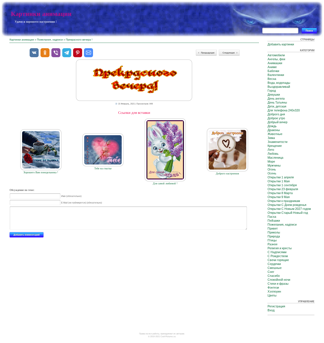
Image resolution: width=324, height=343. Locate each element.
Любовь (273, 153)
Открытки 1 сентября (282, 185)
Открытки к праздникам (284, 201)
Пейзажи (274, 220)
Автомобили (276, 55)
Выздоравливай (279, 86)
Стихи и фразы (278, 283)
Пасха (272, 216)
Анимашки (275, 63)
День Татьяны (277, 102)
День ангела (276, 98)
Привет (273, 228)
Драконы (274, 130)
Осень (272, 173)
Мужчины (274, 165)
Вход (271, 310)
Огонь (272, 169)
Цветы (272, 295)
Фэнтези (273, 287)
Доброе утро (276, 118)
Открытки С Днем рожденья (287, 204)
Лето (271, 149)
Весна (272, 78)
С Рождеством (278, 256)
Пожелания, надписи (50, 39)
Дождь (272, 126)
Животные (275, 134)
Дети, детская (277, 106)
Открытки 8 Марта (280, 193)
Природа (274, 236)
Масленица (275, 157)
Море (271, 161)
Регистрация (276, 306)
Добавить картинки (281, 44)
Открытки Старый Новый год (288, 212)
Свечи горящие (278, 260)
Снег (271, 271)
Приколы (274, 232)
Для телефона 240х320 (284, 110)
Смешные (275, 267)
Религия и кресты (280, 248)
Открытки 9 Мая (279, 197)
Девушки (274, 94)
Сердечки (274, 264)
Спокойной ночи (279, 279)
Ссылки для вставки (134, 112)
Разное (273, 244)
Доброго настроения (227, 173)
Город (272, 90)
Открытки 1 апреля (281, 177)
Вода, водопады (279, 82)
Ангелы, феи (276, 59)
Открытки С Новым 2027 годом (289, 208)
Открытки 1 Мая (279, 181)
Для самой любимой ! (165, 183)
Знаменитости (277, 141)
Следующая (229, 53)
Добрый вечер (277, 122)
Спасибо (274, 275)
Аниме (272, 67)
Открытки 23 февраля (283, 189)
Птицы (272, 240)
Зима (271, 138)
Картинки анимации (41, 13)
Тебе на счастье (103, 168)
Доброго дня (276, 114)
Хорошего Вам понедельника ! (40, 172)
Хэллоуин (274, 291)
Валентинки (276, 75)
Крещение (275, 145)
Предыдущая (207, 53)
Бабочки (273, 71)
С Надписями (277, 252)
